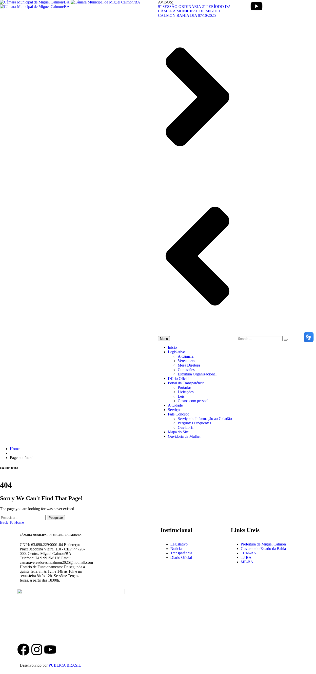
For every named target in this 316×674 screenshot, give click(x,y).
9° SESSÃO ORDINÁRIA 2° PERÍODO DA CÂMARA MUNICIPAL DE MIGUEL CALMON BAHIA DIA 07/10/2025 (194, 11)
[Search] (286, 340)
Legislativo (176, 352)
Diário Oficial (178, 378)
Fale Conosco (178, 414)
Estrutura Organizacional (197, 374)
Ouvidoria (186, 427)
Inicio (172, 347)
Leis (181, 396)
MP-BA (247, 562)
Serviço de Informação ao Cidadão (205, 418)
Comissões (186, 370)
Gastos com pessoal (193, 401)
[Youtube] (256, 6)
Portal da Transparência (186, 383)
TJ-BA (246, 557)
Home (15, 449)
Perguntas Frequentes (194, 423)
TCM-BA (248, 553)
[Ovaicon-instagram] (243, 6)
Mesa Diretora (189, 365)
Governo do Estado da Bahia (263, 548)
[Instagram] (37, 649)
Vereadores (186, 361)
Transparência (181, 553)
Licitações (186, 392)
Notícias (176, 548)
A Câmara (186, 356)
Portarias (184, 387)
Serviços (174, 410)
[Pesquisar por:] (23, 517)
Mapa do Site (178, 432)
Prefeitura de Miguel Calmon (263, 544)
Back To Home (12, 522)
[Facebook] (23, 649)
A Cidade (175, 405)
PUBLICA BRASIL (65, 665)
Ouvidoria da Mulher (184, 436)
